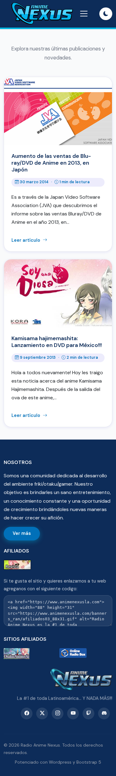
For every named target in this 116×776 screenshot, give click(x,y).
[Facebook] (26, 713)
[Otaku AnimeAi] (30, 653)
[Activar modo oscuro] (105, 13)
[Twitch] (88, 713)
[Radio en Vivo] (86, 653)
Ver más (22, 533)
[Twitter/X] (42, 713)
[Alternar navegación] (83, 14)
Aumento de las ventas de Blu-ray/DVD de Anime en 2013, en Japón (51, 163)
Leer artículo (26, 240)
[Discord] (104, 713)
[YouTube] (73, 713)
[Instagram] (57, 713)
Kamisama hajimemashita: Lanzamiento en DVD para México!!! (56, 342)
